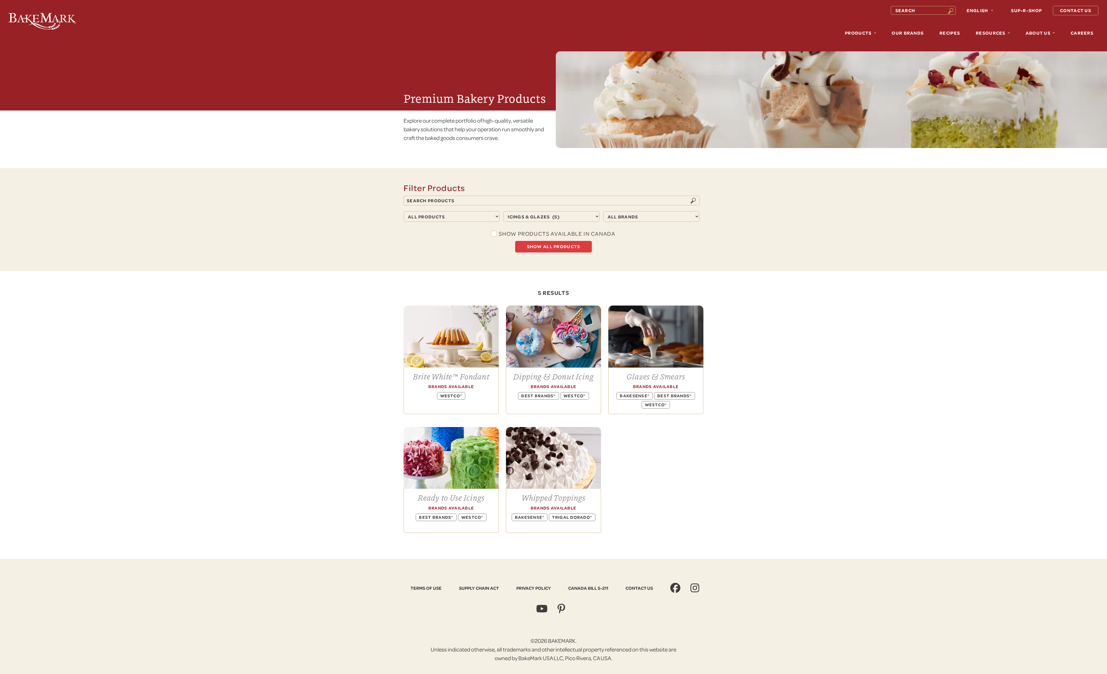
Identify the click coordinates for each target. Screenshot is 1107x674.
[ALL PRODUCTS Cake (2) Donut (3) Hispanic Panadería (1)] (453, 216)
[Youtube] (542, 609)
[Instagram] (695, 588)
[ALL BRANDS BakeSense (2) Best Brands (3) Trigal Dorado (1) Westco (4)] (653, 216)
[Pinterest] (562, 609)
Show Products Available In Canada (557, 233)
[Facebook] (676, 588)
